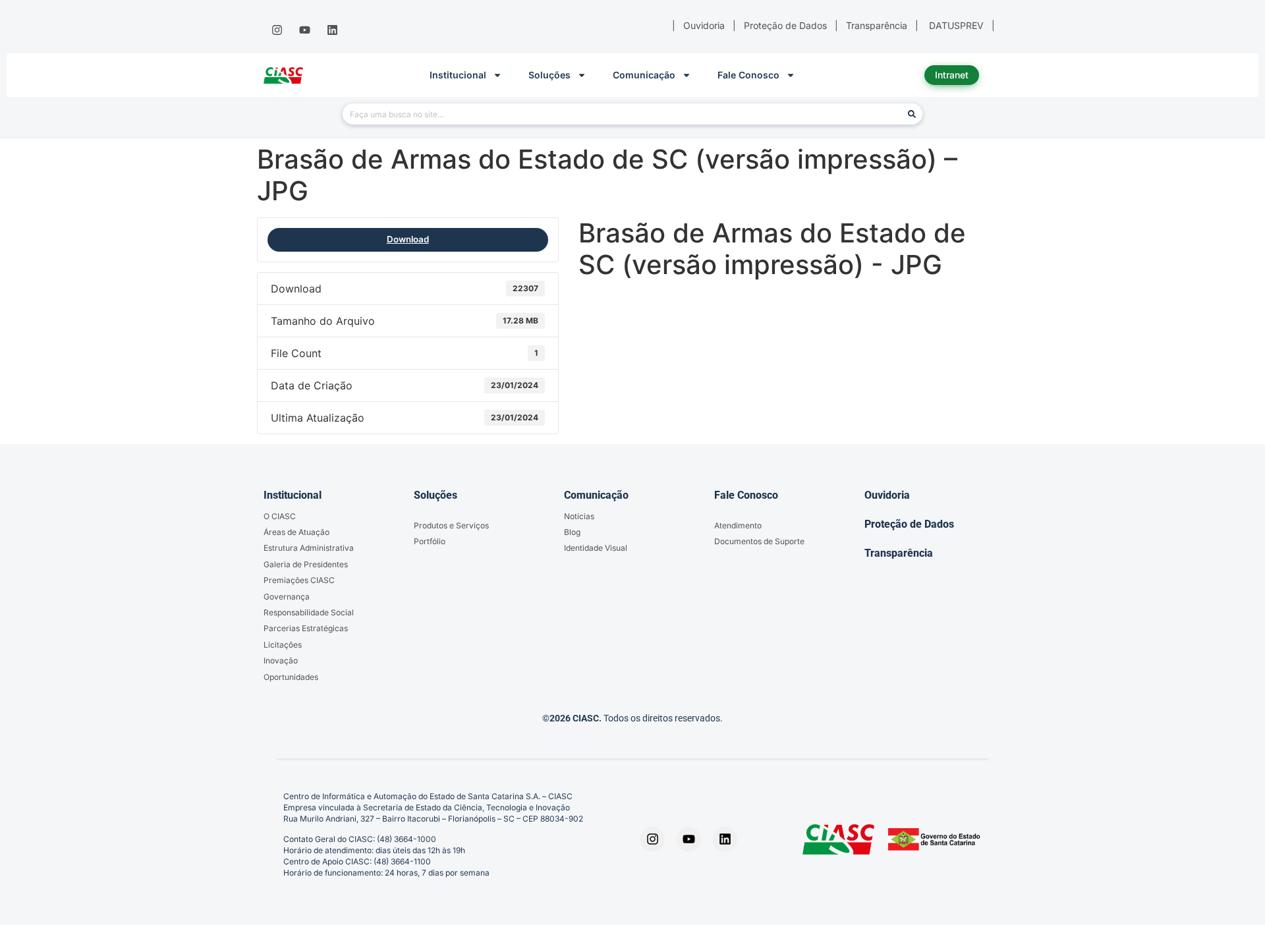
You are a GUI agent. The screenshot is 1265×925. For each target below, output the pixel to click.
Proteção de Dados (909, 524)
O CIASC (280, 516)
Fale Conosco (748, 74)
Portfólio (429, 541)
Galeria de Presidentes (306, 564)
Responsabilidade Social (309, 612)
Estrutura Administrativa (309, 548)
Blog (572, 532)
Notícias (579, 516)
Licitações (283, 645)
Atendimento (738, 525)
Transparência (898, 553)
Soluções (549, 74)
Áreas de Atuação (296, 532)
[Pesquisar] (911, 114)
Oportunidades (291, 677)
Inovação (281, 660)
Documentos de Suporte (759, 541)
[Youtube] (304, 30)
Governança (287, 597)
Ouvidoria (887, 495)
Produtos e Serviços (451, 525)
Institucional (458, 74)
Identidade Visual (595, 548)
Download (408, 239)
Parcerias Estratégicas (306, 628)
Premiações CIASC (299, 580)
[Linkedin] (332, 30)
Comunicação (644, 74)
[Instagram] (276, 30)
